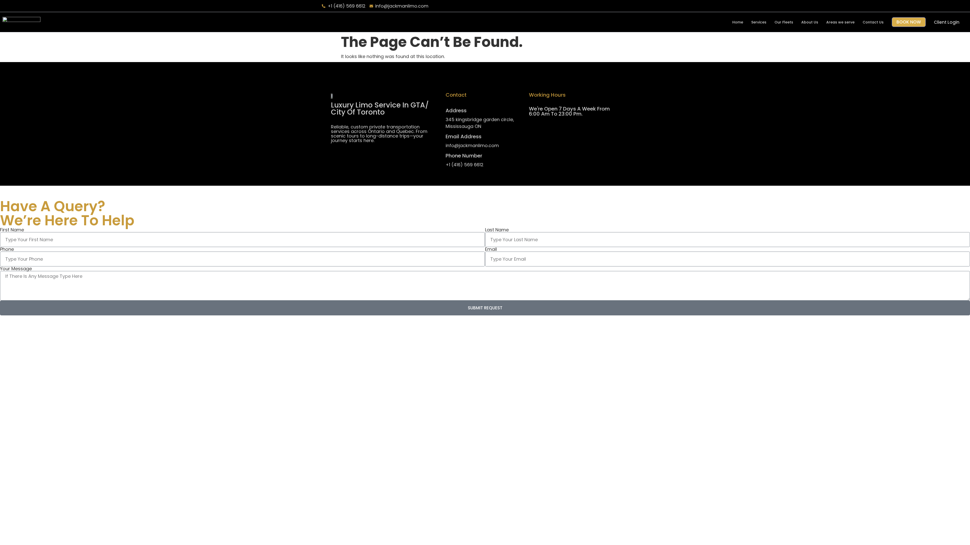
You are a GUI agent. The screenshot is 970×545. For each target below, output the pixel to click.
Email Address (463, 136)
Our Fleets (783, 22)
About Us (809, 22)
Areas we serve (840, 22)
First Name (12, 230)
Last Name (497, 230)
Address (456, 110)
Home (737, 22)
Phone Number (464, 155)
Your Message (16, 268)
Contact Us (873, 22)
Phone (7, 249)
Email (491, 249)
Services (758, 22)
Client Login (946, 22)
